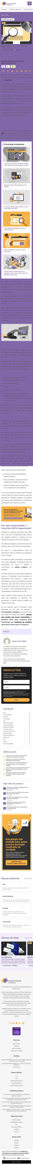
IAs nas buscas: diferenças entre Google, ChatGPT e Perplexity (17, 798)
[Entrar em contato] (10, 1023)
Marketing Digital (7, 19)
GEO (4, 721)
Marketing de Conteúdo (9, 731)
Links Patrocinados (8, 729)
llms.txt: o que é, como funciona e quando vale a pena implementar (17, 793)
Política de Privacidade (9, 692)
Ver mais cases (16, 1067)
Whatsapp (16, 1140)
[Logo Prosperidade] (8, 3)
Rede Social (6, 737)
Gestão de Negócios (15, 9)
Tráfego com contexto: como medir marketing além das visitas (15, 760)
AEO (4, 712)
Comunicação (6, 718)
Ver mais (16, 1131)
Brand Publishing (7, 714)
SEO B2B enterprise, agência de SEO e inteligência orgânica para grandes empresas (16, 774)
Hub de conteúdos (16, 1048)
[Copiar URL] (30, 71)
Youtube (16, 1147)
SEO (2, 133)
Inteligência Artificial (8, 727)
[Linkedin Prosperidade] (20, 1023)
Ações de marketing (24, 1158)
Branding (4, 9)
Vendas (5, 741)
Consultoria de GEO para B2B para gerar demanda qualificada (17, 788)
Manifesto (16, 1046)
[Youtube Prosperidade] (13, 1023)
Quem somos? (16, 1043)
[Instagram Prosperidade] (16, 1023)
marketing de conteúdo (23, 622)
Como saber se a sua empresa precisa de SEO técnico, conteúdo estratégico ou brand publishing (18, 769)
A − (8, 66)
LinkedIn (16, 1143)
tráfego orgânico (21, 567)
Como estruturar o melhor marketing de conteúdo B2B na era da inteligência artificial (16, 764)
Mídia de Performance (8, 735)
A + (3, 66)
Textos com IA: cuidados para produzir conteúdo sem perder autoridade (16, 756)
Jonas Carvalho (5, 46)
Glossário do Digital (8, 743)
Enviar (16, 700)
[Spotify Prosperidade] (23, 1023)
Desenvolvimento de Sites (16, 1085)
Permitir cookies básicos (11, 1158)
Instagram (16, 1145)
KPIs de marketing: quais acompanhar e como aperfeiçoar (17, 807)
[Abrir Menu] (29, 3)
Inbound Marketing (8, 725)
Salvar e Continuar (16, 1162)
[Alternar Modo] (13, 66)
